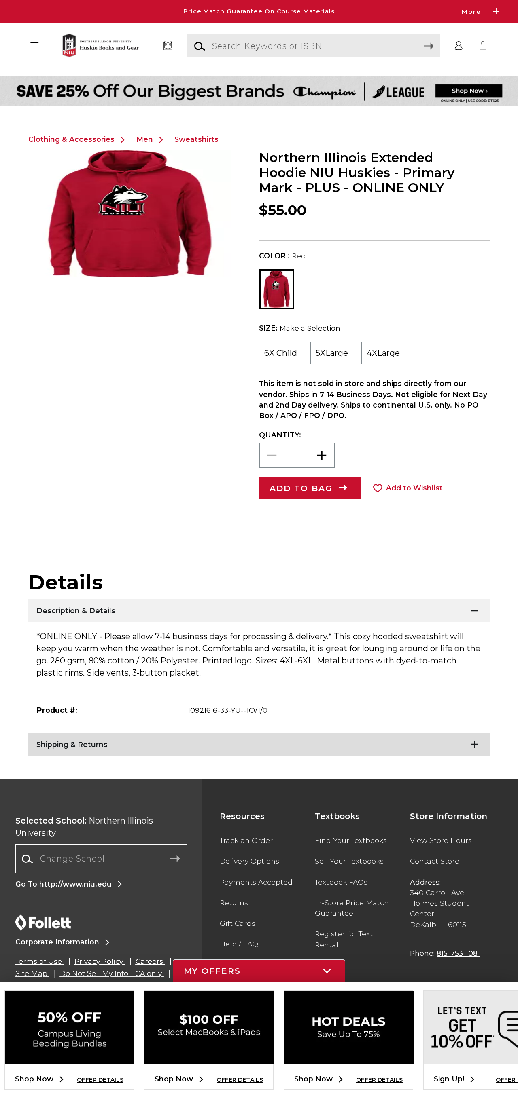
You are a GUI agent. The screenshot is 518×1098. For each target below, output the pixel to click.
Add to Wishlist (414, 488)
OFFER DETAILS (100, 1079)
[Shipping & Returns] (259, 742)
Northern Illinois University (84, 827)
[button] (259, 11)
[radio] (280, 353)
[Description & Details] (259, 609)
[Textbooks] (168, 46)
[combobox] (101, 859)
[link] (483, 46)
